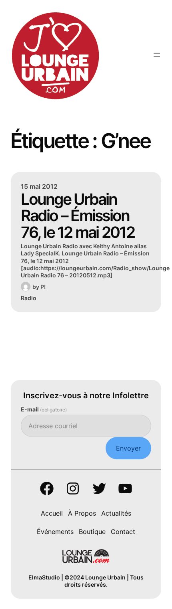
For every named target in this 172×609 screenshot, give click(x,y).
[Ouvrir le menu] (157, 54)
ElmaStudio (44, 577)
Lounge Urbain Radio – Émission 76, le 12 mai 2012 (77, 215)
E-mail (44, 409)
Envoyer (128, 448)
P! (43, 286)
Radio (28, 298)
